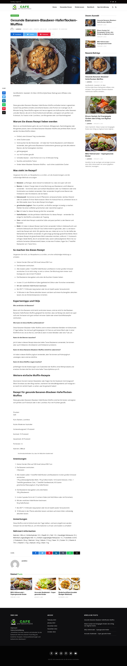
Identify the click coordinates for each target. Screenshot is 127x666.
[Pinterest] (4, 108)
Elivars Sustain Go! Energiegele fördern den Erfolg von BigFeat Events (105, 32)
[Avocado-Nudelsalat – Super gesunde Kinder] (45, 584)
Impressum (14, 628)
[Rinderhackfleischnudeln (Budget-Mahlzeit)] (69, 584)
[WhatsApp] (4, 104)
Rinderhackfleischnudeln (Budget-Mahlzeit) (67, 593)
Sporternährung (103, 7)
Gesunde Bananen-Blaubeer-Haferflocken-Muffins (106, 21)
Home (55, 7)
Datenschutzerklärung (17, 630)
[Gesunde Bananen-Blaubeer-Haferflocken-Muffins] (45, 61)
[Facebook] (4, 93)
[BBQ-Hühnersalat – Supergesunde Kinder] (21, 584)
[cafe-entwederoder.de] (22, 7)
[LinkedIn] (4, 100)
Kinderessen (79, 7)
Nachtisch (90, 7)
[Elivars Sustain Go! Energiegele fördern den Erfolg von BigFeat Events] (90, 32)
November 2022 (52, 629)
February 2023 (51, 620)
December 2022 (52, 626)
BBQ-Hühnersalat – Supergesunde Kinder (19, 593)
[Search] (115, 7)
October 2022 (51, 632)
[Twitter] (4, 96)
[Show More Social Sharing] (53, 34)
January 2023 (51, 623)
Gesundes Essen (66, 7)
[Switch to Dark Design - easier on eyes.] (113, 7)
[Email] (4, 112)
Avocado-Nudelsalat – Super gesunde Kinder (45, 593)
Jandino (18, 29)
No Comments (54, 29)
